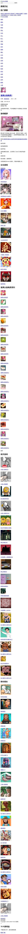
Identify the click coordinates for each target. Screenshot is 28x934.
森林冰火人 (6, 15)
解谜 (21, 139)
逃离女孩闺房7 (6, 95)
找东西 (24, 139)
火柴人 (15, 15)
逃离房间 (5, 139)
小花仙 (11, 15)
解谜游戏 (6, 98)
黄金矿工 (13, 13)
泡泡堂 (19, 15)
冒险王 (2, 13)
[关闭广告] (1, 923)
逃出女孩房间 (11, 139)
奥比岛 (9, 13)
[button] (3, 932)
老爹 (5, 13)
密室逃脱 (17, 139)
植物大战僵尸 (19, 13)
